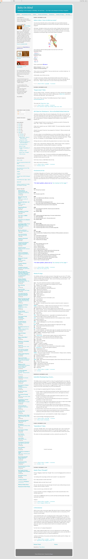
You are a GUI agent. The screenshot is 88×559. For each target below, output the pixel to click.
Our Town (20, 476)
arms (38, 106)
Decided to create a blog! (23, 415)
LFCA (19, 58)
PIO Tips (68, 14)
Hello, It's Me (19, 160)
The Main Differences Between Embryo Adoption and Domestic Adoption (24, 366)
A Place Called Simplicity (23, 353)
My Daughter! (20, 354)
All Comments (21, 114)
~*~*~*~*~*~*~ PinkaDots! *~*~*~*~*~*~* (23, 482)
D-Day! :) (20, 338)
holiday (38, 419)
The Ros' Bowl (21, 411)
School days (20, 239)
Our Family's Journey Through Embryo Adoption (24, 471)
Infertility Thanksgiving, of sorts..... (44, 377)
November (21, 135)
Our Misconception (22, 380)
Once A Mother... (21, 447)
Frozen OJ (20, 345)
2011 (19, 129)
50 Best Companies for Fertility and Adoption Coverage (23, 185)
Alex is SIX (20, 216)
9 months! (20, 472)
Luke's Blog (21, 438)
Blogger (51, 554)
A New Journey (38, 507)
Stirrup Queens (21, 190)
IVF (42, 268)
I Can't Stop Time (21, 212)
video (61, 106)
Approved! (19, 181)
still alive (20, 220)
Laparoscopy (39, 335)
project (55, 106)
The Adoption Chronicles (23, 442)
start (49, 502)
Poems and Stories (42, 14)
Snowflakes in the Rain (23, 211)
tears (58, 106)
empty (46, 106)
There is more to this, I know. (23, 346)
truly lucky (20, 412)
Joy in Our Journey (22, 234)
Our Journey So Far (26, 14)
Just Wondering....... (22, 318)
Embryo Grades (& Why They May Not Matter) (23, 282)
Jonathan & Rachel (22, 479)
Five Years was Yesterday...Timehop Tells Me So (23, 372)
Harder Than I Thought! (40, 470)
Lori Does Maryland (22, 370)
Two (19, 286)
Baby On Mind (25, 7)
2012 (19, 127)
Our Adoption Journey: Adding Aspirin (23, 400)
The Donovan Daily (22, 461)
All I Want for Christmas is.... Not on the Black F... (25, 142)
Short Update (20, 430)
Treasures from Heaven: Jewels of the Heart (23, 243)
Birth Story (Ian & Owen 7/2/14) (24, 396)
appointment (39, 540)
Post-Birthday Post (20, 165)
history (38, 268)
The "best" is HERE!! (22, 215)
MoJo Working (21, 285)
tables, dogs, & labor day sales (24, 453)
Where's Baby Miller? (23, 337)
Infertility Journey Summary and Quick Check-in (23, 329)
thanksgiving (46, 419)
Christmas (39, 165)
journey (45, 268)
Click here (19, 57)
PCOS (35, 352)
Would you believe (21, 467)
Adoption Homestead (23, 238)
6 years (38, 502)
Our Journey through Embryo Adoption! (23, 457)
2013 (19, 125)
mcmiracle (20, 376)
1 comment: (52, 418)
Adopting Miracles (22, 405)
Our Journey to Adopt (23, 429)
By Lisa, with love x (22, 230)
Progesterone (39, 347)
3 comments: (53, 83)
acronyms (39, 370)
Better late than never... (22, 439)
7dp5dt (18, 171)
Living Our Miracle (22, 263)
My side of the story (22, 391)
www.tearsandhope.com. (39, 99)
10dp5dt (18, 173)
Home (18, 14)
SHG (35, 359)
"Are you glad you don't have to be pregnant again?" (24, 275)
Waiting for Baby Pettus (23, 484)
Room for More (21, 289)
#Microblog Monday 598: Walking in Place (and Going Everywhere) (23, 192)
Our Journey (21, 433)
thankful (42, 419)
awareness (42, 106)
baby (44, 540)
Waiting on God (21, 364)
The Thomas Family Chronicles (22, 317)
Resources (51, 14)
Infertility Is (39, 463)
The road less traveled (23, 349)
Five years (20, 448)
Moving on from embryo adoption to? (22, 307)
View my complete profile (22, 44)
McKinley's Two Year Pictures (23, 268)
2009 (19, 132)
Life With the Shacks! (23, 267)
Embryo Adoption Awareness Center (22, 279)
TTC (48, 268)
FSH (35, 315)
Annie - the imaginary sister (23, 231)
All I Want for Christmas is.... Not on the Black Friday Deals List (51, 111)
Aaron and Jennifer (22, 357)
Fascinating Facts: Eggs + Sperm (23, 179)
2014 (19, 124)
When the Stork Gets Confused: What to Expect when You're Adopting (24, 272)
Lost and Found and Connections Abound (23, 294)
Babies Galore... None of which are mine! (45, 20)
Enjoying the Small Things (24, 486)
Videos (34, 14)
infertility (51, 106)
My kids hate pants (21, 260)
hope (48, 106)
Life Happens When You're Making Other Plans (24, 224)
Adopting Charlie (22, 247)
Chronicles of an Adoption (24, 219)
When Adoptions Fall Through (23, 290)
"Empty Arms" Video (40, 90)
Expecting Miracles (22, 207)
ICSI (35, 324)
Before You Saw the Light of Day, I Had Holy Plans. (23, 299)
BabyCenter (62, 94)
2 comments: (52, 164)
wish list (43, 165)
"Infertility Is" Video (39, 426)
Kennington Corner (22, 475)
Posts (19, 111)
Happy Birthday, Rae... (22, 421)
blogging (42, 502)
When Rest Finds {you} (22, 235)
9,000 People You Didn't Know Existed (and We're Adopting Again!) (24, 360)
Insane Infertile (21, 311)
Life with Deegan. (22, 333)
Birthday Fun (20, 208)
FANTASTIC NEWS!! (22, 244)
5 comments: (52, 369)
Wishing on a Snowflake (23, 341)
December (21, 134)
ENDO (35, 305)
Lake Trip (20, 264)
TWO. (19, 334)
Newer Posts (37, 544)
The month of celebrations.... (23, 350)
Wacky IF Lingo (60, 14)
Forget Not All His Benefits (23, 377)
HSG (35, 321)
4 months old (20, 458)
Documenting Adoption (23, 420)
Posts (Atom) (42, 547)
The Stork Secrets (22, 321)
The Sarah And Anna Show (24, 466)
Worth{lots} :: (21, 424)
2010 (19, 130)
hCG (35, 317)
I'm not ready (20, 342)
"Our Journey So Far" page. (59, 183)
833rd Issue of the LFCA (22, 295)
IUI (40, 268)
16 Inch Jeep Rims (21, 204)
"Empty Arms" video (44, 103)
